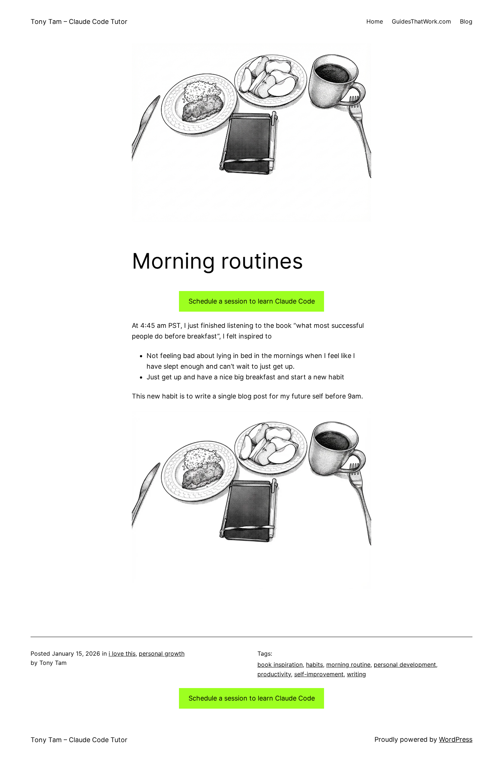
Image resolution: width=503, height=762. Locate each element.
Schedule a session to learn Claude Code (252, 301)
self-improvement (319, 674)
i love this (122, 653)
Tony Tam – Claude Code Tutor (79, 21)
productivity (274, 674)
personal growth (161, 653)
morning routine (348, 664)
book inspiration (280, 664)
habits (314, 664)
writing (356, 674)
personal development (405, 664)
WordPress (455, 739)
